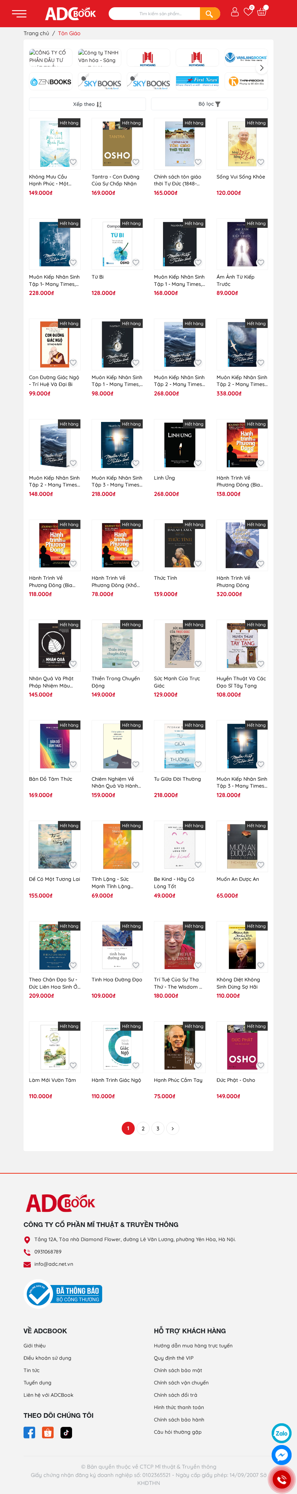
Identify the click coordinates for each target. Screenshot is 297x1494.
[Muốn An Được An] (242, 847)
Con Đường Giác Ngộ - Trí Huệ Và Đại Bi (54, 381)
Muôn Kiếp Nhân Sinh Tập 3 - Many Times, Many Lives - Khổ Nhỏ (242, 783)
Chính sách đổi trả (175, 1395)
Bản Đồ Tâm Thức (50, 779)
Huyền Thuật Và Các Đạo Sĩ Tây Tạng (241, 682)
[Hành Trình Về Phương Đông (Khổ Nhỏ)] (118, 545)
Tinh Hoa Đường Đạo (117, 979)
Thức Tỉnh (165, 578)
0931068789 (48, 1251)
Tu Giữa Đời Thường (177, 779)
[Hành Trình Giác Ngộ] (118, 1047)
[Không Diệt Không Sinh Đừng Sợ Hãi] (242, 947)
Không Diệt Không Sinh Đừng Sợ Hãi (238, 983)
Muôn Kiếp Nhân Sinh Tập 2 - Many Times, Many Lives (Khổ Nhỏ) (54, 482)
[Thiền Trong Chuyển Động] (118, 646)
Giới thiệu (35, 1345)
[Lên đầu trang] (281, 1414)
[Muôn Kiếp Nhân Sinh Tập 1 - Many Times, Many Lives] (180, 244)
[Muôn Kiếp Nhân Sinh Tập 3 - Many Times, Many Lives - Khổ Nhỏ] (242, 746)
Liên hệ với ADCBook (49, 1395)
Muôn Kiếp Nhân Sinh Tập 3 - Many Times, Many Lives (117, 482)
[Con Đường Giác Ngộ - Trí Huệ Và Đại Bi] (55, 344)
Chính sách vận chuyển (181, 1382)
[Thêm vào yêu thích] (73, 162)
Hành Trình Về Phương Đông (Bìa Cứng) (238, 482)
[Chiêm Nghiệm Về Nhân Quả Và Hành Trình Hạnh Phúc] (118, 746)
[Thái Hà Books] (246, 81)
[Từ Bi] (118, 244)
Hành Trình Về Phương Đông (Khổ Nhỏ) (114, 582)
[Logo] (148, 1203)
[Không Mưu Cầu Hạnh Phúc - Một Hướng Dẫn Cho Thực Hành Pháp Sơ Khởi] (55, 144)
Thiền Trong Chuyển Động (116, 682)
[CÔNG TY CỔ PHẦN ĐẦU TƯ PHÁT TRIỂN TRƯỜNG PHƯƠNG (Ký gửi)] (50, 58)
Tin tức (31, 1370)
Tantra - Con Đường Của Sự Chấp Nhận (115, 180)
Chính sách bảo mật (178, 1370)
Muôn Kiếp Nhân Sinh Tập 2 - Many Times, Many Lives (179, 381)
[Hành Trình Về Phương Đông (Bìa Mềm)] (55, 545)
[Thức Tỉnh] (180, 545)
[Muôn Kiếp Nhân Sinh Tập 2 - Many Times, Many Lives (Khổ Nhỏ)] (55, 445)
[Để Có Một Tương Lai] (55, 847)
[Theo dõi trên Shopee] (48, 1432)
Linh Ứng (164, 478)
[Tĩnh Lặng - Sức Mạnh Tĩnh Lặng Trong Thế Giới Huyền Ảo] (118, 847)
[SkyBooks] (99, 81)
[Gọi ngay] (281, 1479)
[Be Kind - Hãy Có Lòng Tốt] (180, 847)
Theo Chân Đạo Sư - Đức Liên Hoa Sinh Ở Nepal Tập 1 (53, 983)
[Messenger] (282, 1455)
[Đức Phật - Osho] (242, 1047)
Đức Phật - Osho (236, 1080)
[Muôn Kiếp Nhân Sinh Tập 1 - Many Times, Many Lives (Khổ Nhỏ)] (118, 344)
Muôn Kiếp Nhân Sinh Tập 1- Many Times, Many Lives (54, 281)
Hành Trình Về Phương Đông (233, 581)
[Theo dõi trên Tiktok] (66, 1432)
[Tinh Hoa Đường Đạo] (118, 947)
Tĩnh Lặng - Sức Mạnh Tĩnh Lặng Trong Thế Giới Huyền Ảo (111, 883)
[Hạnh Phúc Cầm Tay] (180, 1047)
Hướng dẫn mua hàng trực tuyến (193, 1345)
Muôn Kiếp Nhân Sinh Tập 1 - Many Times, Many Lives (179, 281)
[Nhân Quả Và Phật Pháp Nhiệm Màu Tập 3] (55, 646)
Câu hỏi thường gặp (178, 1432)
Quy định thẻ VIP (173, 1358)
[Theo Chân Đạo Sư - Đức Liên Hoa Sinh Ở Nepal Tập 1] (55, 947)
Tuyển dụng (37, 1382)
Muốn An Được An (238, 879)
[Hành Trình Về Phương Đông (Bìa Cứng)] (242, 445)
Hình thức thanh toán (179, 1407)
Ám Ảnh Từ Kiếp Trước (236, 280)
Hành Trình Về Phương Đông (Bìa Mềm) (50, 582)
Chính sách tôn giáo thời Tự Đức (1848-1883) (177, 180)
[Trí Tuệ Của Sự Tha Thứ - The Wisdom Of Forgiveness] (180, 947)
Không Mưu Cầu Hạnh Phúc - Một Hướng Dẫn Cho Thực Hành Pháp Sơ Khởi (54, 180)
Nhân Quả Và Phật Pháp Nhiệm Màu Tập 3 (51, 682)
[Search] (210, 13)
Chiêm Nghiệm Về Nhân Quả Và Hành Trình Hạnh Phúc (115, 783)
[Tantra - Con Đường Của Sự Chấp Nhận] (118, 144)
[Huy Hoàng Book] (148, 58)
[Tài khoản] (234, 11)
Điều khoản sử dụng (47, 1358)
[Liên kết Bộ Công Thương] (65, 1293)
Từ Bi (98, 277)
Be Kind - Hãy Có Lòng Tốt (174, 883)
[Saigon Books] (148, 81)
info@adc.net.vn (53, 1264)
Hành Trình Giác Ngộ (116, 1080)
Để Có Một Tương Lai (54, 879)
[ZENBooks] (50, 81)
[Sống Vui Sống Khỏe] (242, 144)
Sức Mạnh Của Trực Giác (177, 682)
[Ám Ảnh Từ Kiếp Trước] (242, 244)
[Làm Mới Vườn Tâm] (55, 1047)
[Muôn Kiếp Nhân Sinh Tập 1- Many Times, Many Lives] (55, 244)
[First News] (197, 81)
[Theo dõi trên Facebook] (30, 1432)
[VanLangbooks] (246, 58)
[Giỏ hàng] (261, 11)
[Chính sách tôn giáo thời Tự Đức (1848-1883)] (180, 144)
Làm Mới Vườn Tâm (52, 1080)
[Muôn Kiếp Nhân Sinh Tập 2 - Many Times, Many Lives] (180, 344)
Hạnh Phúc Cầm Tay (178, 1080)
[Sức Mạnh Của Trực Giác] (180, 646)
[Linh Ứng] (180, 445)
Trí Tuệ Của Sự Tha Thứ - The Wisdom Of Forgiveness (179, 983)
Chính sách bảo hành (179, 1419)
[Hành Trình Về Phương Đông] (242, 545)
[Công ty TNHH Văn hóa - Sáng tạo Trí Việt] (99, 58)
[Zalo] (282, 1433)
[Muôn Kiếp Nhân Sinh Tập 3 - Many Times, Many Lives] (118, 445)
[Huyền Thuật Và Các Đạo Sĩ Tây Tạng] (242, 646)
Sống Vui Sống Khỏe (241, 176)
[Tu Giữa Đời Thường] (180, 746)
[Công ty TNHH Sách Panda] (197, 58)
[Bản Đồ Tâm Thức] (55, 746)
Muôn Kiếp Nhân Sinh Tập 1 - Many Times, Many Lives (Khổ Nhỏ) (117, 381)
